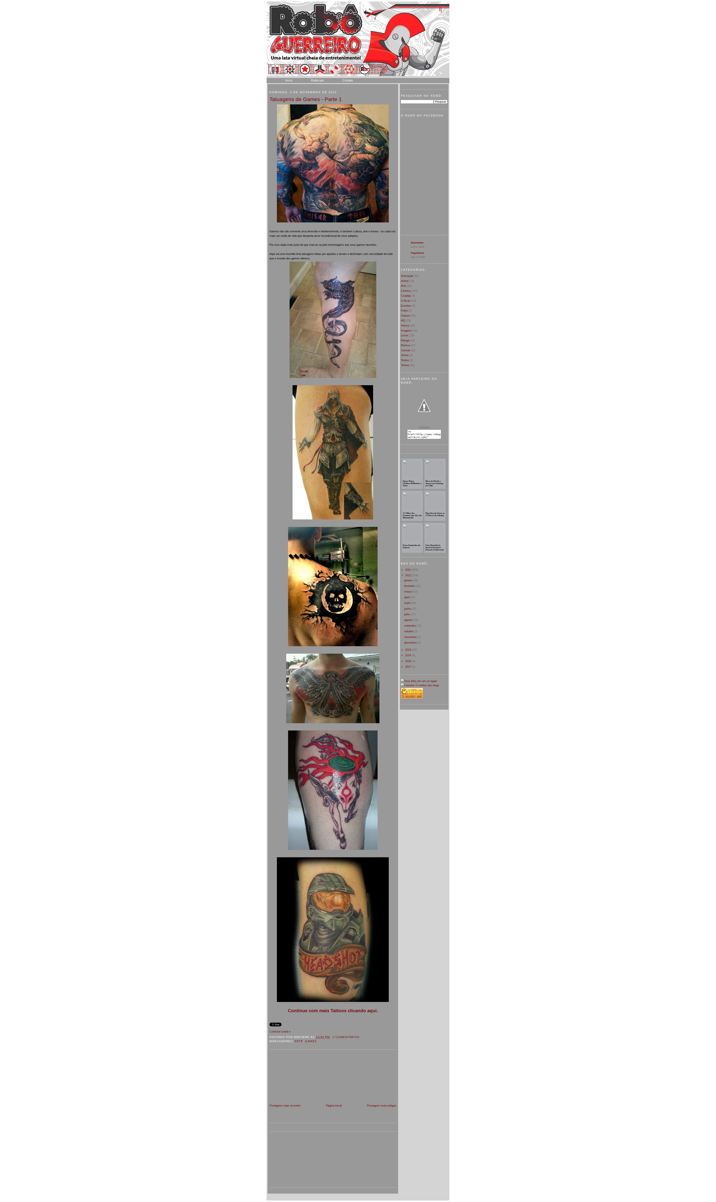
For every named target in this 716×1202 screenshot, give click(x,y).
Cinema (405, 290)
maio (407, 602)
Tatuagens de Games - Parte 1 (305, 99)
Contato (347, 80)
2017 (408, 666)
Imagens (406, 330)
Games (311, 1041)
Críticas (405, 300)
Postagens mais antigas (381, 1105)
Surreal (405, 350)
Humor (405, 325)
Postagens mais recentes (285, 1105)
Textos (405, 360)
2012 (408, 575)
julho (407, 614)
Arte (298, 1041)
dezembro (410, 642)
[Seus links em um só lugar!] (419, 681)
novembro (410, 637)
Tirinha (405, 365)
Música (405, 345)
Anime (405, 280)
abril (407, 597)
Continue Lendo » (280, 1031)
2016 (408, 661)
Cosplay (406, 295)
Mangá (405, 340)
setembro (410, 625)
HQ (403, 320)
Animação (407, 275)
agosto (408, 619)
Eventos (406, 305)
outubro (409, 631)
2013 (408, 649)
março (408, 591)
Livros (404, 335)
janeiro (408, 580)
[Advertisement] (297, 1077)
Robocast (317, 80)
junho (408, 608)
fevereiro (410, 585)
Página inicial (334, 1105)
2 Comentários (346, 1037)
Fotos (404, 310)
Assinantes (417, 242)
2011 (408, 569)
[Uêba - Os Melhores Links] (412, 697)
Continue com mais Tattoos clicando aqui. (333, 1010)
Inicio (288, 80)
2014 (408, 655)
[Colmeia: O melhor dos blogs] (420, 685)
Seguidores (417, 253)
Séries (405, 355)
